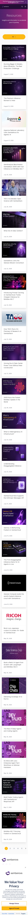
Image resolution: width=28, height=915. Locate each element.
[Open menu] (24, 6)
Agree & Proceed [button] (13, 908)
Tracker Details (11, 913)
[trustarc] (22, 913)
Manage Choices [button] (13, 903)
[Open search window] (21, 6)
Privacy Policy (4, 913)
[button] (24, 867)
